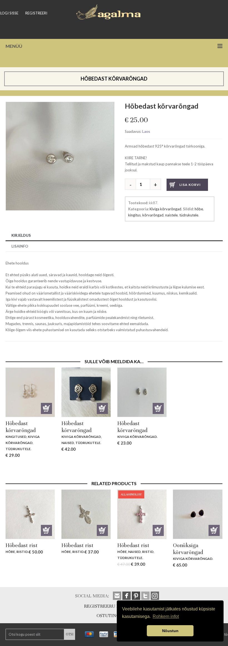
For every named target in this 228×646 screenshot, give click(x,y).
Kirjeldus (21, 235)
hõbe (199, 209)
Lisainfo (19, 246)
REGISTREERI (36, 13)
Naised (67, 443)
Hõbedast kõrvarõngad (21, 427)
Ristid (22, 552)
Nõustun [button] (170, 630)
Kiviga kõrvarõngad (165, 209)
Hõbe (10, 552)
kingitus (134, 215)
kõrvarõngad (152, 215)
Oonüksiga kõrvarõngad (188, 549)
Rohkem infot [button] (166, 616)
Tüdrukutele (18, 449)
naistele (171, 215)
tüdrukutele (188, 215)
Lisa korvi (190, 185)
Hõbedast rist (22, 545)
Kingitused (16, 437)
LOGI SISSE (9, 13)
